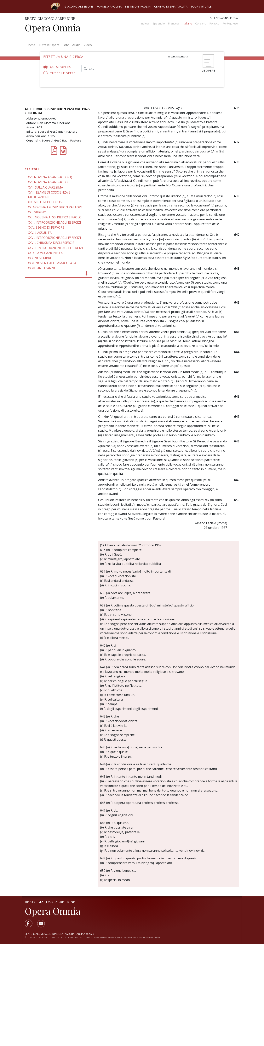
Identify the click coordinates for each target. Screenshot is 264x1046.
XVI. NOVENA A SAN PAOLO (48, 182)
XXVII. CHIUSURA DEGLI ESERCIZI (52, 243)
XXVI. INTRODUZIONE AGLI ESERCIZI (54, 238)
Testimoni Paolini (138, 6)
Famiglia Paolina (109, 6)
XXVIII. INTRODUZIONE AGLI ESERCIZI (55, 248)
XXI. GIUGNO (37, 212)
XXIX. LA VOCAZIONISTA (45, 253)
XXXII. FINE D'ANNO (42, 268)
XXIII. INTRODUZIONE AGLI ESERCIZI (54, 222)
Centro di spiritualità (170, 6)
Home (31, 45)
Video (88, 45)
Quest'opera (60, 67)
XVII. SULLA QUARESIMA (45, 187)
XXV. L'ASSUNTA (40, 233)
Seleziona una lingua (224, 18)
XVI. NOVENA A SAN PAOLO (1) (50, 177)
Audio (76, 45)
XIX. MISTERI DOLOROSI (45, 202)
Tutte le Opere (49, 45)
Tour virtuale (201, 6)
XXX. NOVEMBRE (40, 258)
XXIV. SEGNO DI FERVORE (46, 227)
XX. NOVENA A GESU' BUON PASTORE (55, 207)
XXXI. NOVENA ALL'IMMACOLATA (52, 263)
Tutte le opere (62, 73)
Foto (66, 45)
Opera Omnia (52, 27)
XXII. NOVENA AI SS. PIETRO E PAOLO (55, 217)
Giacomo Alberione (79, 6)
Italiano (187, 23)
